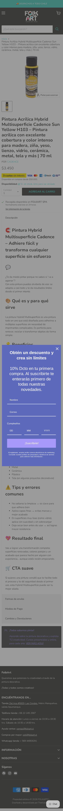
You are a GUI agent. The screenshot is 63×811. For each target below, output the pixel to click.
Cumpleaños (13, 423)
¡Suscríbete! (31, 443)
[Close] (57, 349)
